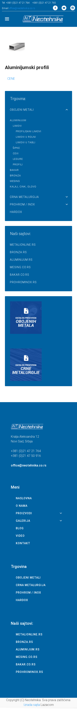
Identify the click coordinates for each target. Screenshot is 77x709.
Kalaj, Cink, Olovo (23, 186)
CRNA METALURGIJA (24, 197)
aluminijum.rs (21, 259)
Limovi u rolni (26, 137)
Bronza (15, 175)
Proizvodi (24, 513)
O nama (21, 505)
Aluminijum (18, 120)
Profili (18, 164)
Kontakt (23, 543)
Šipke (16, 148)
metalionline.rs (23, 244)
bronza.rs (18, 252)
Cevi (16, 153)
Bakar (14, 170)
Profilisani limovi (28, 131)
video (20, 535)
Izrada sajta (31, 705)
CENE (11, 79)
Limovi (17, 126)
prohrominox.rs (23, 282)
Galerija (23, 520)
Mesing (15, 181)
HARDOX (16, 212)
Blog (20, 528)
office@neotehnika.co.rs (22, 8)
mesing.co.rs (20, 267)
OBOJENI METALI (22, 109)
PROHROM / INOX (22, 204)
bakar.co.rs (19, 274)
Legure (18, 159)
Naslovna (24, 498)
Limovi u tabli (25, 142)
